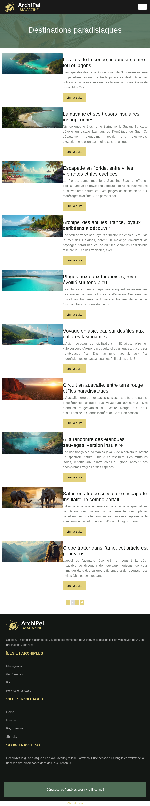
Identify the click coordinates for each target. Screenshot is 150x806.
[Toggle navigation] (142, 7)
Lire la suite (74, 97)
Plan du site (75, 803)
